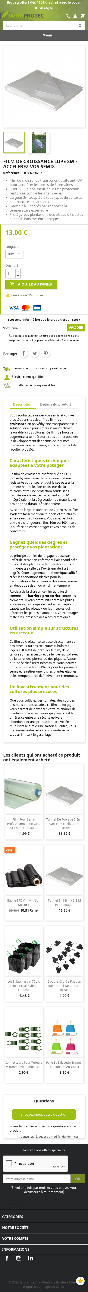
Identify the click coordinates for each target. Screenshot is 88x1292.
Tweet (34, 353)
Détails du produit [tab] (55, 404)
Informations (15, 1249)
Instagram (18, 1258)
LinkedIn (30, 1258)
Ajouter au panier (31, 284)
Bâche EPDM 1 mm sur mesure (23, 902)
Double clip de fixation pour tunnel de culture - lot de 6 (64, 985)
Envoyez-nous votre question (44, 1114)
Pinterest (45, 353)
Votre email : (12, 328)
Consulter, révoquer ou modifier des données (49, 1136)
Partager (23, 353)
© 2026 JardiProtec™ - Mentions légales (38, 1282)
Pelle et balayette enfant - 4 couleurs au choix (64, 1064)
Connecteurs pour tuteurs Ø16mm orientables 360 (24, 1064)
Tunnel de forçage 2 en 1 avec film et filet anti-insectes (64, 823)
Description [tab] (23, 404)
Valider (76, 327)
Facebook (7, 1258)
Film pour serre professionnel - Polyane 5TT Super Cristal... (23, 823)
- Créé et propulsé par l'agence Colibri (51, 1284)
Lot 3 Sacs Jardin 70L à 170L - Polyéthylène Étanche (24, 985)
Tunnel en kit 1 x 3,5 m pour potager (64, 902)
